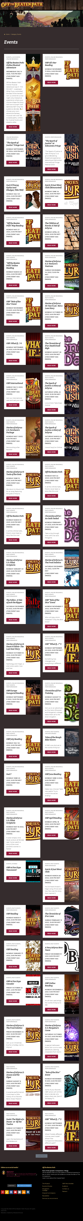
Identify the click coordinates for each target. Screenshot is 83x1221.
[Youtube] (15, 1192)
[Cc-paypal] (19, 1192)
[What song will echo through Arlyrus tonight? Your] (16, 1181)
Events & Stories (47, 1186)
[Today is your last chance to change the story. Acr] (10, 1181)
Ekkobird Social (18, 1212)
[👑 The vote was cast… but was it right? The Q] (22, 1181)
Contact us (65, 1189)
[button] (41, 1156)
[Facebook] (11, 1192)
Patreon (64, 1191)
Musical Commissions (48, 1193)
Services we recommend (50, 1198)
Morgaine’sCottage (45, 1189)
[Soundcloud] (24, 1192)
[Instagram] (3, 1192)
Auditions (65, 1186)
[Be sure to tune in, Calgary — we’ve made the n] (34, 1181)
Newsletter (45, 1196)
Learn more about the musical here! (53, 1178)
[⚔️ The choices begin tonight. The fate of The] (28, 1181)
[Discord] (28, 1192)
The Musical (46, 1183)
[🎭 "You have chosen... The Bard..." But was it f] (4, 1181)
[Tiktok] (7, 1192)
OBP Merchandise (68, 1183)
